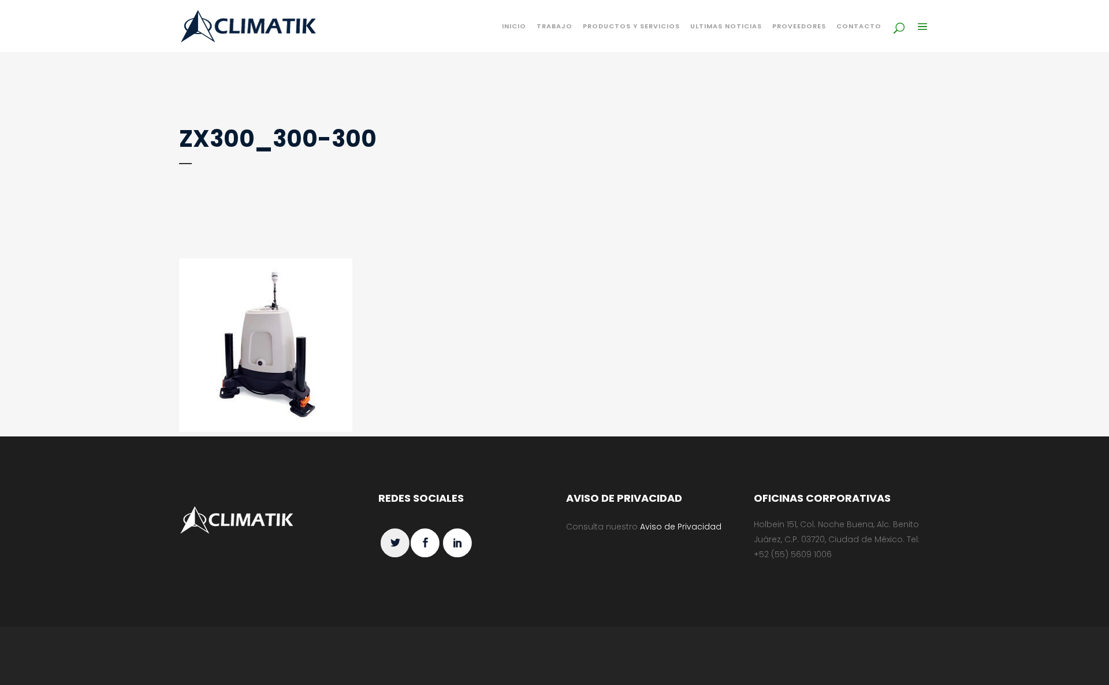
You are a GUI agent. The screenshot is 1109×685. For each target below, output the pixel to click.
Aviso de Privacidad (680, 526)
